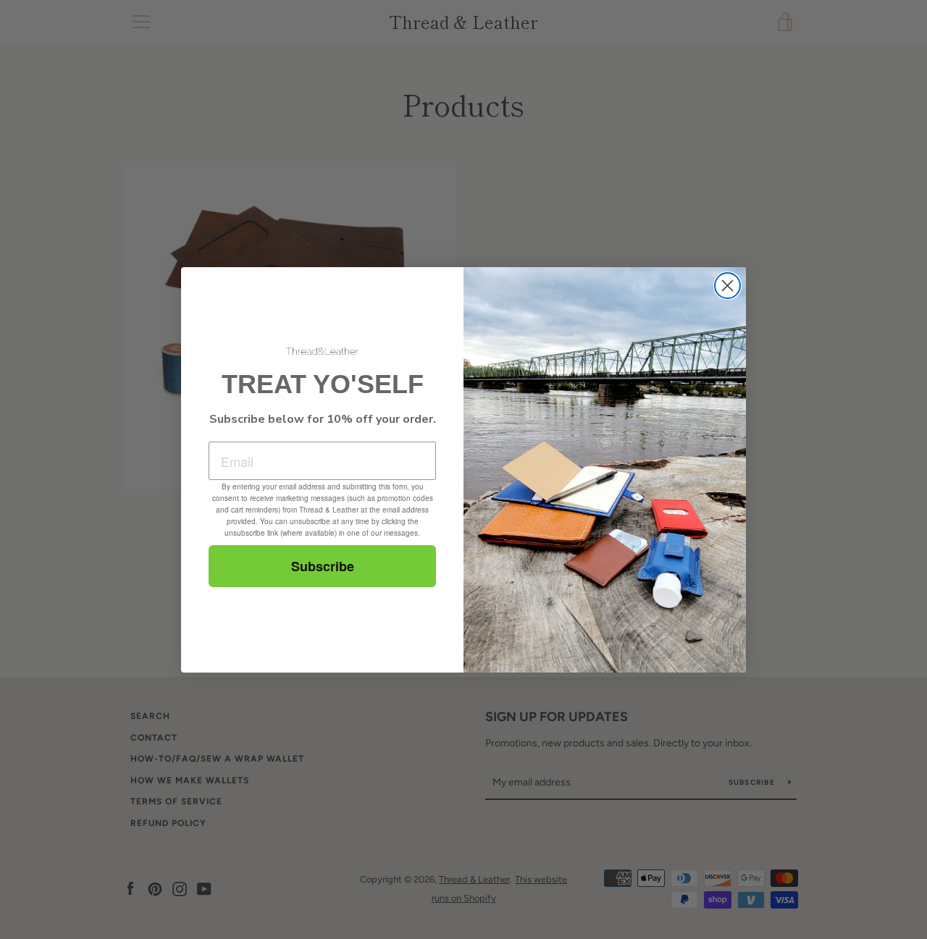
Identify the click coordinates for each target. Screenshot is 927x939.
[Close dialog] (727, 285)
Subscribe (322, 566)
